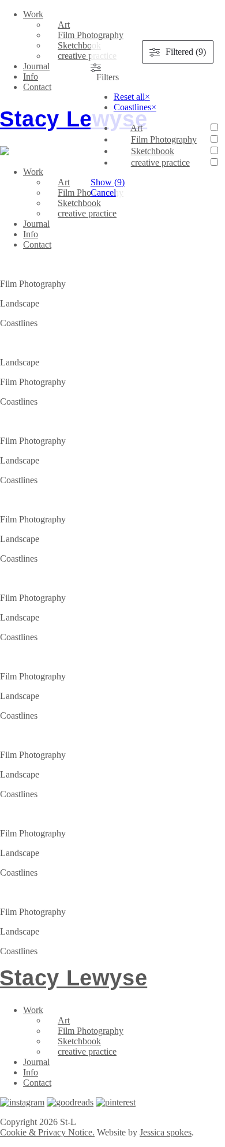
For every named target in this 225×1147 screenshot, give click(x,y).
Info (30, 76)
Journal (36, 66)
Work (33, 14)
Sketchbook (79, 45)
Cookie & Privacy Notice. (47, 1132)
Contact (37, 87)
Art (64, 24)
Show (108, 182)
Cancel (103, 192)
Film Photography (90, 35)
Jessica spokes (166, 1132)
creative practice (87, 56)
